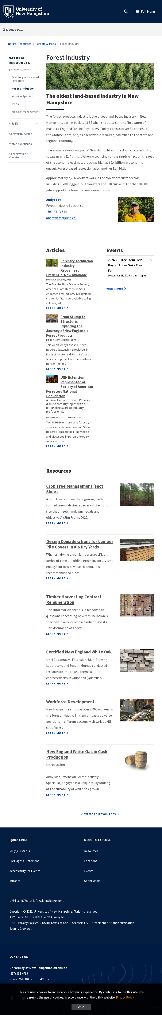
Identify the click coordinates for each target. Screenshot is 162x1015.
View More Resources (98, 814)
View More (114, 288)
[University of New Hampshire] (29, 11)
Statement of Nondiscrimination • (114, 923)
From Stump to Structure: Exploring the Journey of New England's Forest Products (67, 326)
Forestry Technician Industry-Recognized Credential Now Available (69, 268)
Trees (15, 104)
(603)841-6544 (56, 212)
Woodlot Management (25, 112)
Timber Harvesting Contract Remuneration (73, 599)
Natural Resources (19, 44)
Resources (91, 851)
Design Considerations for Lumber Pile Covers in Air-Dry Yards (79, 544)
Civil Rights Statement (24, 861)
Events (88, 871)
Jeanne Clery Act (20, 929)
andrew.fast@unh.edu (61, 218)
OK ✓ (81, 1007)
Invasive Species (22, 96)
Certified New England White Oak (79, 652)
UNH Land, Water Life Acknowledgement (36, 901)
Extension (13, 29)
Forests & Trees (46, 44)
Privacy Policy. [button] (125, 997)
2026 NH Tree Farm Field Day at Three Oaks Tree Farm (125, 265)
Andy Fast (53, 199)
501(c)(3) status (19, 851)
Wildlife (14, 123)
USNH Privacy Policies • (25, 923)
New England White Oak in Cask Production (76, 754)
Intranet (14, 881)
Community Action (20, 134)
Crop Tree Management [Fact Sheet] (74, 488)
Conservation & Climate (19, 155)
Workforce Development (70, 702)
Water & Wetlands (20, 144)
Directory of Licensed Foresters (25, 79)
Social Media (92, 881)
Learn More (55, 308)
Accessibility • (81, 923)
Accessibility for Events (24, 871)
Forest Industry (23, 88)
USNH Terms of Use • (56, 923)
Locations (90, 861)
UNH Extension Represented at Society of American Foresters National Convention (69, 386)
